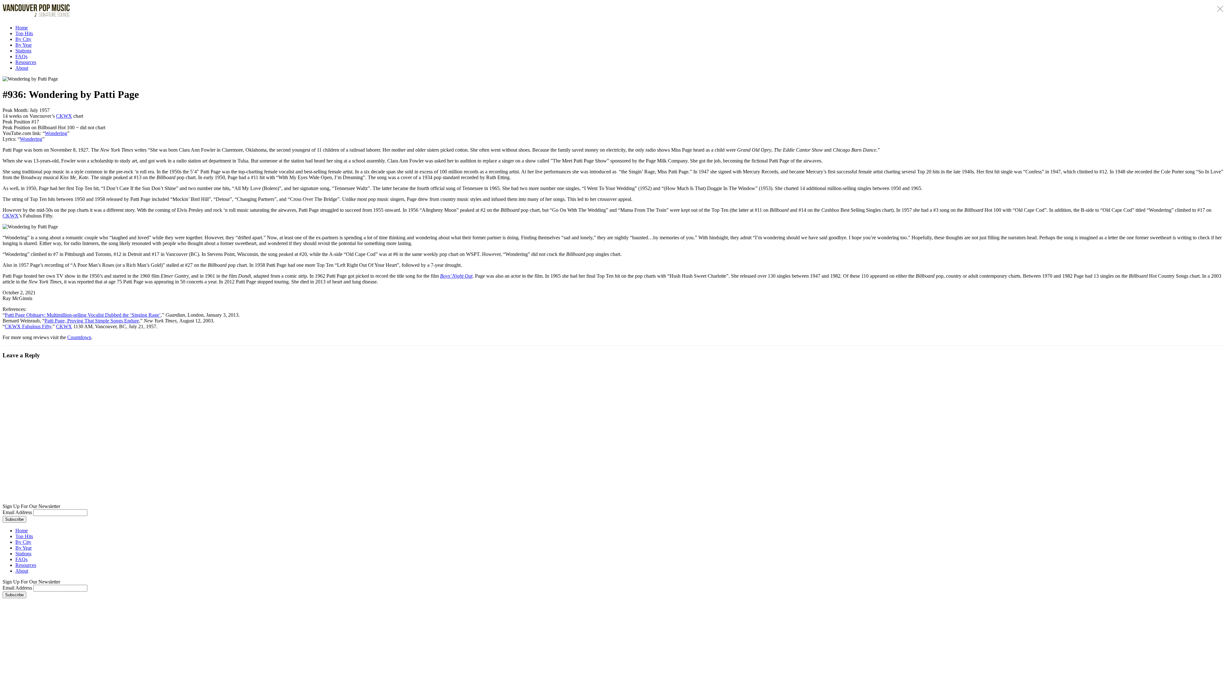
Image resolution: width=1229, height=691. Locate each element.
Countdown (79, 337)
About (21, 68)
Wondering (56, 133)
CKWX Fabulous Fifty (28, 326)
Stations (23, 50)
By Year (23, 45)
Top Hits (24, 33)
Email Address (17, 512)
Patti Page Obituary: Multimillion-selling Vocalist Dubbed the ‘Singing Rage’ (83, 315)
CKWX (64, 116)
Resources (25, 62)
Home (21, 27)
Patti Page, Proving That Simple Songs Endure (91, 320)
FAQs (21, 56)
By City (23, 39)
